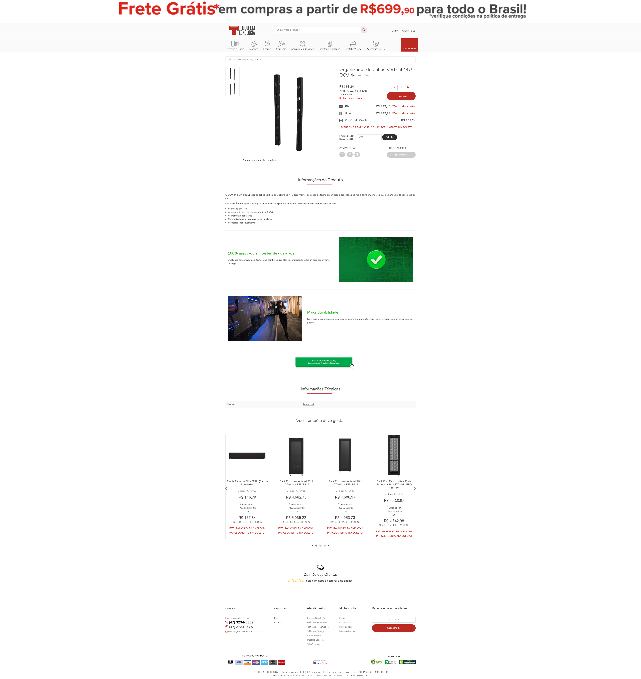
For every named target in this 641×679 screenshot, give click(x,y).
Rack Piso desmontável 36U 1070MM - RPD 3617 (345, 483)
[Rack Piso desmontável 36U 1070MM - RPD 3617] (345, 455)
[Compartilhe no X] (350, 154)
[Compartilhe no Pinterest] (357, 154)
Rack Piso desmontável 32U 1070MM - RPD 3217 (296, 483)
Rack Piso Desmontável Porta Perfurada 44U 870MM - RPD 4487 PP (394, 485)
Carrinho (278, 622)
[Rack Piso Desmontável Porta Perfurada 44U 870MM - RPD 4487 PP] (394, 455)
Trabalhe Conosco (315, 639)
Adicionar (402, 154)
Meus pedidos (345, 626)
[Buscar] (364, 30)
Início (276, 618)
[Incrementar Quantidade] (408, 87)
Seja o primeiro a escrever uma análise (329, 580)
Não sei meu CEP (346, 139)
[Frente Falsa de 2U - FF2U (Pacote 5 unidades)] (247, 455)
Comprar (401, 96)
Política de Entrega (316, 631)
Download (308, 404)
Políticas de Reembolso (318, 626)
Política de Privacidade (317, 622)
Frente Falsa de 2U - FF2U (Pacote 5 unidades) (247, 483)
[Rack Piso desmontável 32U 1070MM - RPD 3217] (296, 455)
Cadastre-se (408, 31)
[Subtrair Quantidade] (394, 87)
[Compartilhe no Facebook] (342, 154)
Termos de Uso (314, 635)
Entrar (395, 31)
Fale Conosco (313, 644)
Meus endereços (347, 631)
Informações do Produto (320, 180)
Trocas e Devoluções (316, 618)
